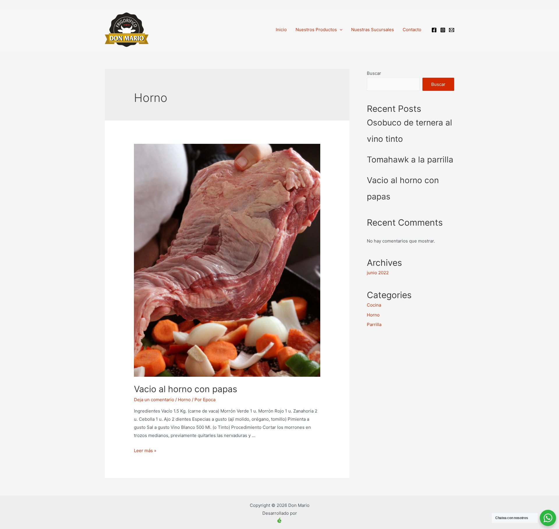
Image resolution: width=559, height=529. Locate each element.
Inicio (281, 29)
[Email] (451, 30)
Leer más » (145, 450)
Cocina (374, 305)
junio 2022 (378, 272)
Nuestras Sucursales (372, 29)
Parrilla (374, 324)
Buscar (374, 73)
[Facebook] (434, 30)
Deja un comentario (154, 399)
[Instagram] (442, 30)
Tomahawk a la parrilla (410, 159)
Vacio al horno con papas (185, 389)
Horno (184, 399)
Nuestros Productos (316, 29)
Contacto (412, 29)
